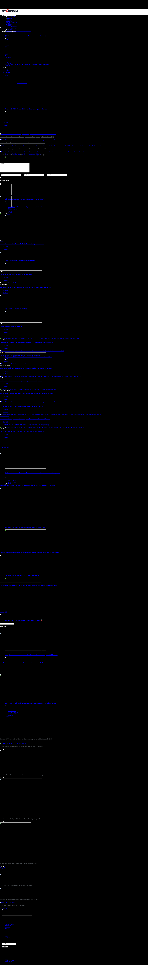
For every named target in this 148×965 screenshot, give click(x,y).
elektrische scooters (22, 83)
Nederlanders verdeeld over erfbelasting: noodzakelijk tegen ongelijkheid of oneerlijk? (27, 137)
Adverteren (7, 937)
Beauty (10, 18)
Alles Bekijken (3, 908)
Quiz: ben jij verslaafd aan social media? (13, 905)
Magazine (8, 25)
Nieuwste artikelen (9, 924)
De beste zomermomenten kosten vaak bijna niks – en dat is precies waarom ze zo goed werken (30, 552)
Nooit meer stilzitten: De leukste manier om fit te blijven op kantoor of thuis (28, 357)
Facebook (5, 75)
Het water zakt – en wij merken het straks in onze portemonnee (20, 355)
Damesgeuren (14, 26)
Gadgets (10, 211)
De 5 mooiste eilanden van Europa (11, 326)
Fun (9, 483)
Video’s (6, 929)
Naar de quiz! (3, 612)
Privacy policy (8, 961)
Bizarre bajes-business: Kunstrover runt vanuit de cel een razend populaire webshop (26, 342)
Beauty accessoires (12, 22)
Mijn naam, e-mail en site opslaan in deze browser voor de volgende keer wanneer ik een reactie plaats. (27, 177)
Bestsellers (8, 20)
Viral (7, 22)
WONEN (11, 17)
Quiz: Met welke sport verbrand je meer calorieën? (16, 885)
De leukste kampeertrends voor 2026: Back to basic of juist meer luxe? (22, 244)
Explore (8, 23)
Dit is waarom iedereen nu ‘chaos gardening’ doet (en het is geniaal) (21, 381)
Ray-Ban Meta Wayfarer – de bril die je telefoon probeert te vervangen (22, 775)
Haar (9, 19)
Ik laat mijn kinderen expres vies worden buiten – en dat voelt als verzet (22, 143)
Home (1, 67)
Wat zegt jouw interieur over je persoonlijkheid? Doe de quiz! (19, 899)
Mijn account (8, 925)
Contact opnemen (4, 447)
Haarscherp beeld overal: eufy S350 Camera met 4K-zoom (18, 863)
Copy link (5, 72)
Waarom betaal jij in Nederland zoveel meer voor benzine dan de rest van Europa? (26, 368)
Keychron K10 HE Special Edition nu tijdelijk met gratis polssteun (26, 109)
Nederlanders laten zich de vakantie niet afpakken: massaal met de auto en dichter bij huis (28, 585)
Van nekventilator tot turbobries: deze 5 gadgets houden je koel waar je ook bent (25, 287)
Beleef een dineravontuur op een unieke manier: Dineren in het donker (22, 663)
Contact (6, 936)
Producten (7, 927)
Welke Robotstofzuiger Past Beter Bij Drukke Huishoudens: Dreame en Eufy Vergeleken (28, 485)
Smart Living (11, 208)
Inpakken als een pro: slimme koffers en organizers (16, 274)
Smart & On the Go (12, 209)
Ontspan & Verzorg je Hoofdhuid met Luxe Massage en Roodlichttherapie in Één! (26, 739)
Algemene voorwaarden (10, 960)
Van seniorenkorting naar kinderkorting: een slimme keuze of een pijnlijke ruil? (25, 149)
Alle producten (3, 867)
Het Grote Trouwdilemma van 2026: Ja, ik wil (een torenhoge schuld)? (22, 155)
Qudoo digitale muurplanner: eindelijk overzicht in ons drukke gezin (21, 746)
